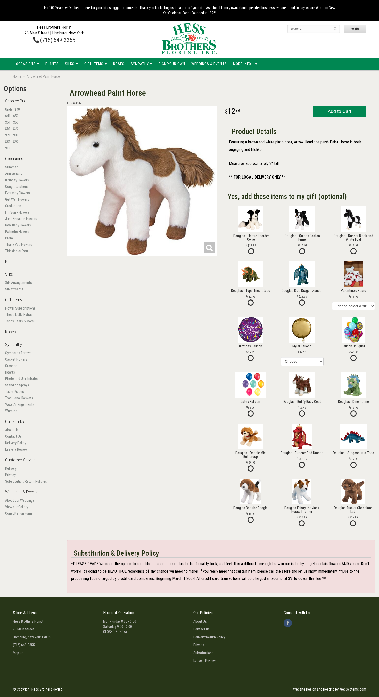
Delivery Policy (15, 443)
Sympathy (140, 64)
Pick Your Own (172, 64)
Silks (70, 64)
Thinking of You (16, 251)
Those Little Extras (19, 315)
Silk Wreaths (14, 289)
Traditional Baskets (19, 398)
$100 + (10, 148)
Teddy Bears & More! (20, 321)
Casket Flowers (16, 359)
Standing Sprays (17, 385)
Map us (18, 653)
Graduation (13, 206)
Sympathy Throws (18, 353)
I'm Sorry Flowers (17, 212)
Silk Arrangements (18, 283)
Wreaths (11, 411)
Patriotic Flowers (17, 232)
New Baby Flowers (18, 225)
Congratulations (17, 186)
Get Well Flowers (17, 199)
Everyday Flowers (17, 193)
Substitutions (203, 653)
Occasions (26, 64)
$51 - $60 (12, 122)
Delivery (11, 468)
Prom (9, 238)
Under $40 (12, 109)
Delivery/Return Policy (209, 637)
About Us (12, 430)
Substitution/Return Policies (26, 481)
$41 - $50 (12, 116)
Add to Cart (339, 111)
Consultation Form (18, 513)
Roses (119, 64)
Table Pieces (14, 392)
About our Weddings (20, 500)
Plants (52, 64)
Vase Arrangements (19, 404)
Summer (11, 167)
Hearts (10, 372)
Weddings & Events (209, 64)
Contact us (201, 629)
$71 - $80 (12, 135)
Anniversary (13, 174)
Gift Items (93, 64)
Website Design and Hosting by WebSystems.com (329, 689)
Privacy (10, 475)
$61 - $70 (12, 129)
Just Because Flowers (21, 219)
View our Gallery (16, 507)
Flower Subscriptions (20, 308)
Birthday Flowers (17, 180)
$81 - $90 (12, 142)
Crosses (11, 366)
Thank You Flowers (18, 244)
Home (17, 76)
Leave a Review (16, 449)
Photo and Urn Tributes (22, 379)
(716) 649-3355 (57, 40)
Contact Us (13, 436)
